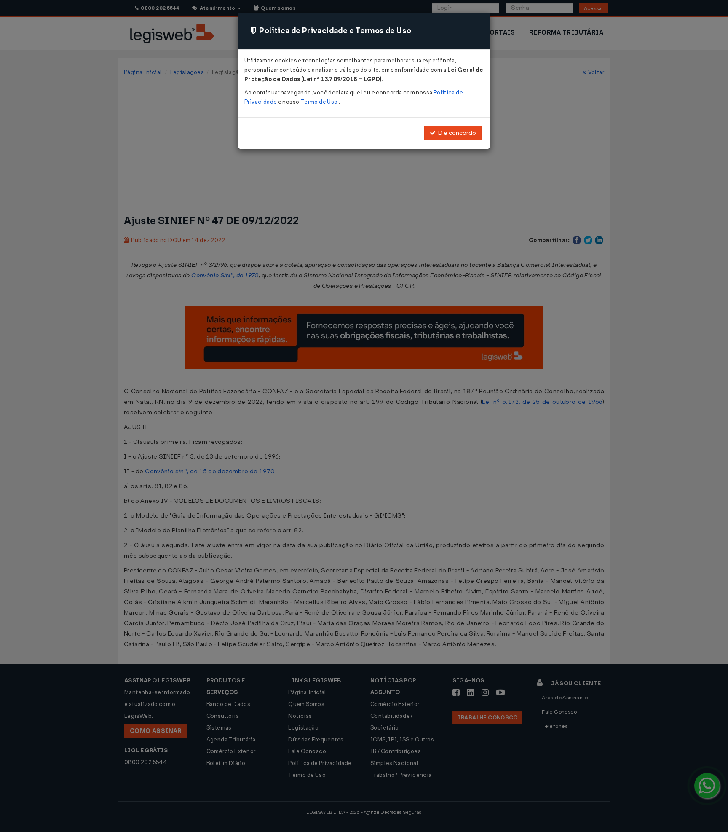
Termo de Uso (319, 101)
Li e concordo (456, 133)
